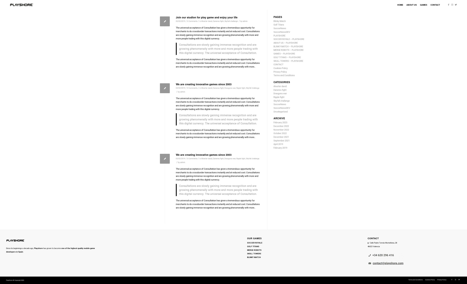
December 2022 (281, 126)
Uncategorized (281, 111)
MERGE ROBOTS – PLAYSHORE (289, 50)
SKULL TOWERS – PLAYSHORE (288, 61)
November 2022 (281, 129)
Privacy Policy (280, 72)
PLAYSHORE (279, 35)
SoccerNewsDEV (282, 32)
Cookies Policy (281, 68)
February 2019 (280, 148)
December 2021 (281, 137)
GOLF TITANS (253, 246)
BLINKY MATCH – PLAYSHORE (288, 46)
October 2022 (280, 133)
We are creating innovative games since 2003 (204, 84)
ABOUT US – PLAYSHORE (286, 43)
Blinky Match (280, 21)
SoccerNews (280, 28)
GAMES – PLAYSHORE (284, 53)
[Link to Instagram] (452, 5)
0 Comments (192, 21)
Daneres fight (218, 21)
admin (245, 21)
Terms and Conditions (284, 75)
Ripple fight (240, 88)
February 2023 (280, 122)
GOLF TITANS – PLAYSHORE (287, 57)
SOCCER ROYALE (254, 243)
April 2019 (278, 144)
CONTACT (278, 64)
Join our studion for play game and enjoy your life (207, 17)
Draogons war (230, 88)
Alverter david (206, 21)
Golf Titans (279, 24)
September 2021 (282, 140)
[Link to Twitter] (456, 5)
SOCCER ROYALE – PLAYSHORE (289, 39)
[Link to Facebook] (448, 5)
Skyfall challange (231, 21)
